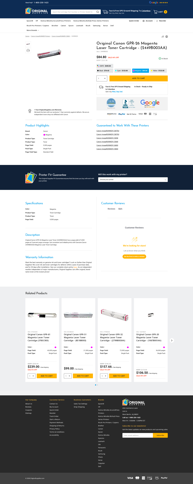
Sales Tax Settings (80, 404)
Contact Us (54, 404)
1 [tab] (95, 385)
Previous (21, 340)
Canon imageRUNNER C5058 (107, 138)
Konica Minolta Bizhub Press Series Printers (91, 21)
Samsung (96, 25)
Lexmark (79, 25)
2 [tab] (97, 385)
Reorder (53, 413)
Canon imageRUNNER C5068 (107, 142)
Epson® (30, 21)
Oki (99, 444)
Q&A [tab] (120, 209)
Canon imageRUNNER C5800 (107, 149)
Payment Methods (56, 422)
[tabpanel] (42, 340)
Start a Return (55, 419)
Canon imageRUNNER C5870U (107, 134)
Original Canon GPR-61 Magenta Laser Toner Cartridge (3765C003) (39, 337)
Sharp (100, 457)
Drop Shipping (79, 407)
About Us (28, 404)
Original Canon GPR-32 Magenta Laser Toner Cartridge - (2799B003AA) (112, 337)
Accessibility (54, 435)
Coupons (28, 410)
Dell (112, 25)
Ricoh (88, 25)
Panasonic (102, 448)
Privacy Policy (55, 429)
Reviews (28, 407)
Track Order (54, 416)
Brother (55, 25)
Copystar (101, 463)
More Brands (32, 30)
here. (75, 267)
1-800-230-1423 (41, 2)
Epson (71, 25)
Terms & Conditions (57, 432)
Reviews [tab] (111, 209)
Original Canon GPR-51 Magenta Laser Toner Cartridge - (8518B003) (75, 337)
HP (37, 21)
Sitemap (28, 413)
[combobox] (76, 12)
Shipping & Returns (57, 426)
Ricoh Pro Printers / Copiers (38, 25)
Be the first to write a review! (134, 256)
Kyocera (101, 438)
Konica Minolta (103, 435)
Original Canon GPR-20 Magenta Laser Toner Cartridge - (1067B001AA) (148, 337)
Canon (63, 25)
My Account (54, 407)
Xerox (105, 25)
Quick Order (54, 410)
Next (172, 340)
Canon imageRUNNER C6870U (107, 131)
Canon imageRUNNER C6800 (107, 145)
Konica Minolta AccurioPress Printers (56, 21)
